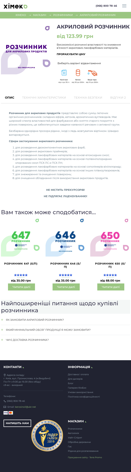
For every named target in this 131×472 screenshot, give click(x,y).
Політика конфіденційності (84, 396)
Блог (70, 383)
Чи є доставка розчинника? (27, 339)
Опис (9, 97)
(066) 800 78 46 (106, 5)
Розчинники (75, 428)
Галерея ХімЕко (77, 387)
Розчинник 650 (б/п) (110, 265)
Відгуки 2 (118, 97)
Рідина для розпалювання (83, 451)
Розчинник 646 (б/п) (65, 265)
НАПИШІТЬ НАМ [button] (17, 423)
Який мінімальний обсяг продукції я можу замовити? (48, 329)
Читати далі (21, 287)
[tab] (9, 98)
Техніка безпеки (88, 97)
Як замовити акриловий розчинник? (35, 319)
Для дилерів (75, 378)
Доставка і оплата (78, 374)
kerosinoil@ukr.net (25, 406)
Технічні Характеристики (44, 97)
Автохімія (73, 433)
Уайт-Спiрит (75, 437)
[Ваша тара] (92, 72)
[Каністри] (64, 72)
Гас (70, 446)
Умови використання (80, 392)
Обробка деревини (79, 442)
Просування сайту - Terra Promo (85, 457)
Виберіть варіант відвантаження (79, 63)
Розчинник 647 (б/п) (21, 263)
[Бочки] (78, 72)
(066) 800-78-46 (16, 401)
